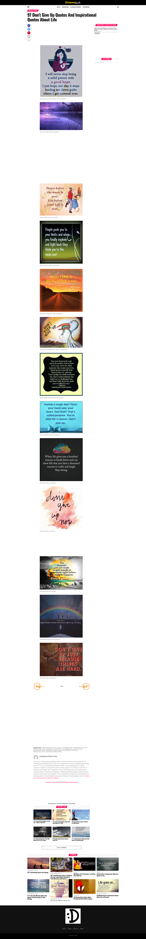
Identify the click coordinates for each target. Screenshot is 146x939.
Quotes (58, 7)
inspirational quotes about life (55, 749)
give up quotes (58, 747)
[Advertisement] (61, 34)
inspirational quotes (39, 749)
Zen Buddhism (86, 7)
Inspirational (65, 7)
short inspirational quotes (54, 751)
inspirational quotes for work (62, 750)
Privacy (82, 929)
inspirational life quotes (80, 747)
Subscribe (97, 33)
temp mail (73, 937)
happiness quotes (68, 747)
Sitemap (69, 929)
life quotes (75, 750)
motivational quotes (39, 751)
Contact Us (75, 929)
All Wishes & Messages (75, 7)
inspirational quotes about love (73, 749)
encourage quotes (48, 747)
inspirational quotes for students (43, 750)
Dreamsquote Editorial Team (48, 756)
